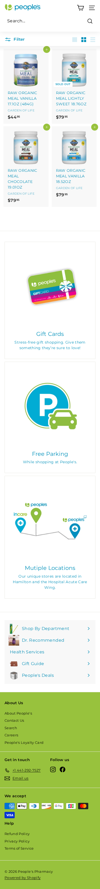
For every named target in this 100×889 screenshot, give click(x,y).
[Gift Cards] (50, 287)
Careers (11, 735)
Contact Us (14, 720)
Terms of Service (19, 848)
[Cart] (80, 8)
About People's (18, 713)
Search (11, 728)
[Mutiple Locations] (50, 521)
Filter (19, 39)
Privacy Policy (17, 841)
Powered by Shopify (23, 877)
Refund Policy (17, 834)
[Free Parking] (50, 407)
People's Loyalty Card (24, 742)
